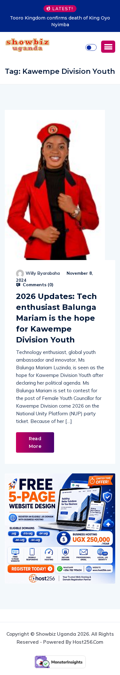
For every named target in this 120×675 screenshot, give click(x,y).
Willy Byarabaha (43, 273)
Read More (35, 442)
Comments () (37, 284)
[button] (108, 47)
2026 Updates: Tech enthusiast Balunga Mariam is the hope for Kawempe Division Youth (56, 318)
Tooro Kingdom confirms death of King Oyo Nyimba (60, 21)
